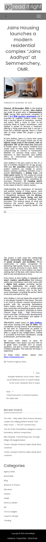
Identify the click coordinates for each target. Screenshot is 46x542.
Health (6, 498)
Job (5, 507)
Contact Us (11, 538)
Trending (7, 520)
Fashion (7, 494)
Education (8, 489)
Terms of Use (32, 538)
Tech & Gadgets (10, 511)
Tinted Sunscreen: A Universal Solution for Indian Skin (22, 394)
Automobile (8, 476)
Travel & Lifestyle (11, 516)
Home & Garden (10, 502)
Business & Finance (12, 485)
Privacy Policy (21, 538)
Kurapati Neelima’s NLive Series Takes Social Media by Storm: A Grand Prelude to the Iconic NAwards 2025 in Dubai (23, 378)
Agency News (20, 361)
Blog (6, 480)
